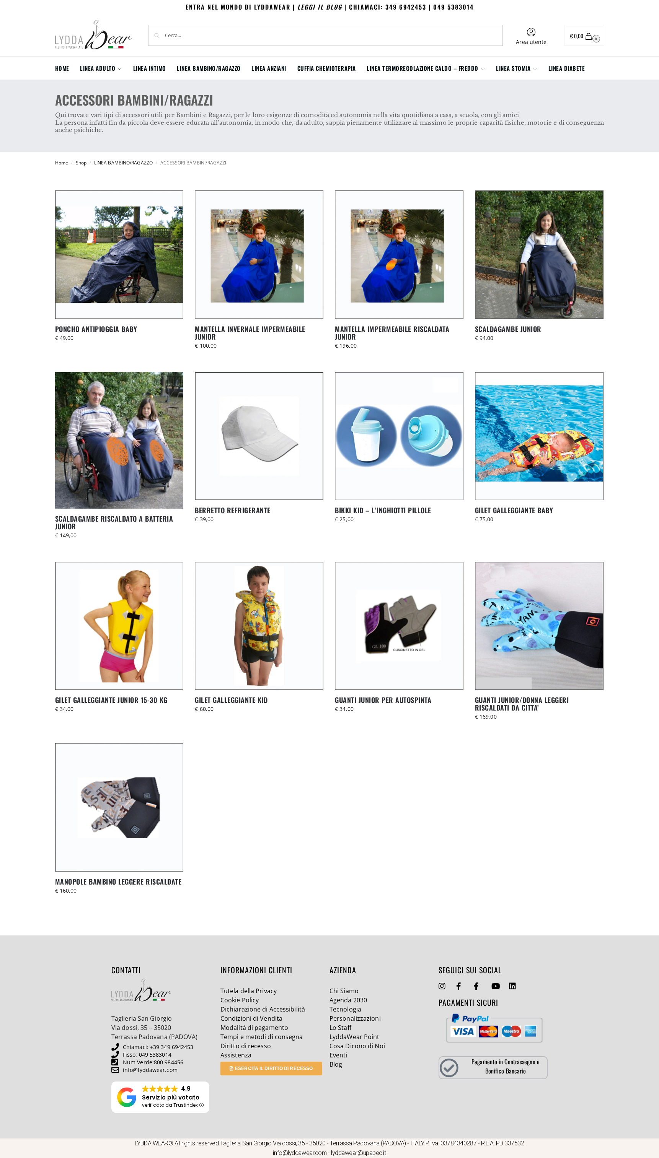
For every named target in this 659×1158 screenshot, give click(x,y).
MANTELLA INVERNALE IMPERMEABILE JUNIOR (250, 332)
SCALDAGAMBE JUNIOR (508, 329)
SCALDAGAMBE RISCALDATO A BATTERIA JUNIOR (114, 522)
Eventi (338, 1055)
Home (61, 162)
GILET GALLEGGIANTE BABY (514, 510)
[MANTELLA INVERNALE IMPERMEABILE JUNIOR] (259, 254)
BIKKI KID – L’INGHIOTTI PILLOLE (383, 510)
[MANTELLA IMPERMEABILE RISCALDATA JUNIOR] (399, 254)
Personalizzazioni (355, 1018)
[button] (584, 35)
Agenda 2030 (348, 1000)
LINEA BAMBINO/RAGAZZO (123, 162)
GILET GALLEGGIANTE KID (231, 700)
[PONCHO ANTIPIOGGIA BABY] (119, 254)
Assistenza (235, 1055)
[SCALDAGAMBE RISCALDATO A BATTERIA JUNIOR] (119, 440)
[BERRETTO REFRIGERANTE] (259, 436)
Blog (336, 1064)
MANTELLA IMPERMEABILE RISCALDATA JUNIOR (392, 332)
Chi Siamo (344, 991)
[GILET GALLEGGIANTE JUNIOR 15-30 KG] (119, 626)
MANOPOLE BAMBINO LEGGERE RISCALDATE (118, 881)
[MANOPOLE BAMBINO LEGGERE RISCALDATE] (119, 807)
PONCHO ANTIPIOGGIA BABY (96, 329)
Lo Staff (340, 1027)
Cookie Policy (239, 1000)
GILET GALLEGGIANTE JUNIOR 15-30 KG (111, 700)
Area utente (531, 42)
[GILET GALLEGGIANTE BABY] (539, 436)
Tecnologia (345, 1009)
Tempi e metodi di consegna (261, 1037)
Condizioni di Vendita (251, 1018)
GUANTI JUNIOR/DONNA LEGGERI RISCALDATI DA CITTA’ (522, 703)
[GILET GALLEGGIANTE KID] (259, 626)
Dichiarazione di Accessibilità (262, 1009)
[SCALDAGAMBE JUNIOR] (539, 254)
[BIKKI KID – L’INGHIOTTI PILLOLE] (399, 436)
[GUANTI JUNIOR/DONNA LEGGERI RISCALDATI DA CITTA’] (539, 626)
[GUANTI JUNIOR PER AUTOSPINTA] (399, 626)
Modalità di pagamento (254, 1027)
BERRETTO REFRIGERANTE (233, 510)
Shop (81, 162)
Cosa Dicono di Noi (357, 1046)
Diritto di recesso (245, 1046)
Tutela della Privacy (248, 991)
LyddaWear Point (355, 1037)
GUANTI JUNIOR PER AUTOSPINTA (383, 700)
